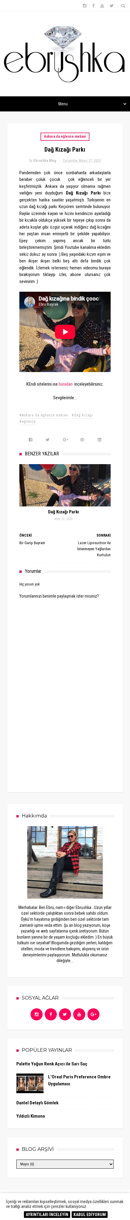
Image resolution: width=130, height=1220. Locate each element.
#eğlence (27, 421)
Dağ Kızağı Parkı (63, 512)
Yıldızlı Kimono (30, 1116)
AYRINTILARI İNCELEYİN (47, 1214)
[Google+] (93, 1014)
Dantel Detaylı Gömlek (37, 1103)
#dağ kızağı (82, 415)
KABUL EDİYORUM (89, 1214)
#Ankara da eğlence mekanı (44, 415)
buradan (66, 384)
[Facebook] (50, 1014)
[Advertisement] (65, 737)
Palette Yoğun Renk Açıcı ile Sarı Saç (51, 1064)
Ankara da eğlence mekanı (65, 136)
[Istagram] (36, 1014)
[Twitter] (65, 1014)
